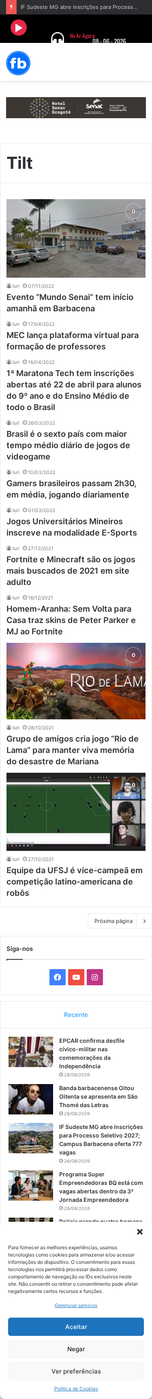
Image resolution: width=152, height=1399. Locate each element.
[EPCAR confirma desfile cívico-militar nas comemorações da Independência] (31, 1052)
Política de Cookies (76, 1389)
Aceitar (76, 1327)
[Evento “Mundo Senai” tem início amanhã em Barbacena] (76, 238)
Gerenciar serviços (76, 1305)
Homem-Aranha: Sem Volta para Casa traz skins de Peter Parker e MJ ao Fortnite (71, 620)
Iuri (16, 286)
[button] (140, 1232)
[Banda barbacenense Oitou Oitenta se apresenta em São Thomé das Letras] (31, 1099)
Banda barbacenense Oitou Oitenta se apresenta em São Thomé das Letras (98, 1096)
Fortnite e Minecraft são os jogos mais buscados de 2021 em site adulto (70, 571)
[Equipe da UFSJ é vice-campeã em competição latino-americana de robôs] (76, 812)
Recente (76, 1014)
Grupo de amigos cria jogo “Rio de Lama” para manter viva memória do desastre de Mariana (72, 750)
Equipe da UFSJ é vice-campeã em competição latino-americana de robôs (74, 881)
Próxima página (113, 921)
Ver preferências (76, 1371)
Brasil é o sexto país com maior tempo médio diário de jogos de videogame (68, 445)
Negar (76, 1349)
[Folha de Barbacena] (18, 63)
